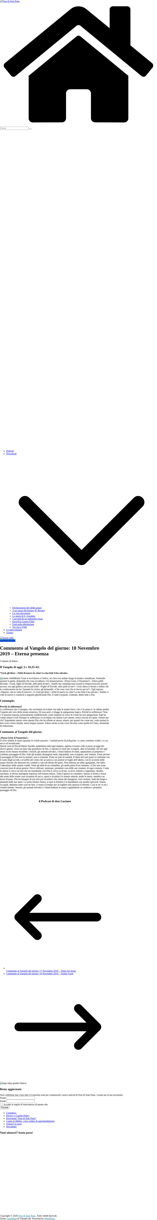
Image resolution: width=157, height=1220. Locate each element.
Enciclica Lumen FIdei (23, 621)
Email (3, 1101)
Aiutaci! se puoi (13, 1124)
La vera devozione (21, 613)
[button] (81, 605)
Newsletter (11, 1126)
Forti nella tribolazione (23, 624)
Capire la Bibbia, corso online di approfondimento (30, 1121)
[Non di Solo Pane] (78, 125)
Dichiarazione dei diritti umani (27, 607)
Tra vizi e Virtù (19, 627)
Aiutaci (9, 632)
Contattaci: (11, 1113)
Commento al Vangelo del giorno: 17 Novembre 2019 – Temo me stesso (41, 971)
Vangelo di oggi (7, 640)
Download (11, 453)
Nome (3, 1098)
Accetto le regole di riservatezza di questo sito (25, 1104)
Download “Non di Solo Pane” (21, 1118)
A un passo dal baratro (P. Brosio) (28, 610)
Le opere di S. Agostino (23, 616)
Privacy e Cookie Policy (18, 1115)
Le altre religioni (14, 630)
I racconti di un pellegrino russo (27, 619)
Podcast (10, 451)
